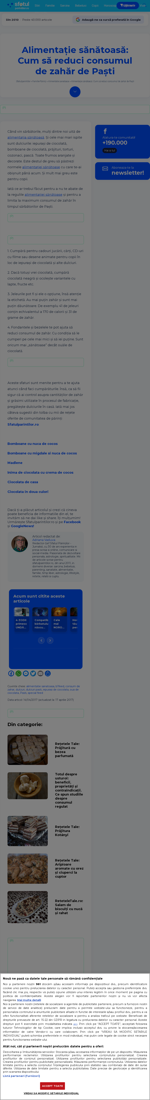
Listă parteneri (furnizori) (21, 1076)
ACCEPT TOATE (52, 1085)
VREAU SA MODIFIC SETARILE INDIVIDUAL (51, 1093)
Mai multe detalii (29, 1000)
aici (75, 1023)
